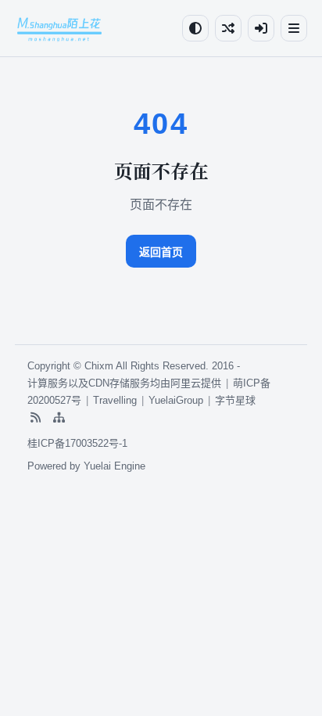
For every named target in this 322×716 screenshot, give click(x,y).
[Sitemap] (58, 418)
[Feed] (35, 418)
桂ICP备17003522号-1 (77, 443)
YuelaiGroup (175, 400)
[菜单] (294, 28)
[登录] (261, 28)
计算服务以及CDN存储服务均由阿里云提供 (124, 383)
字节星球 (235, 400)
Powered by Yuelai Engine (86, 466)
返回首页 (161, 252)
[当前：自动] (195, 28)
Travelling (115, 400)
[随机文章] (228, 28)
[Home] (59, 28)
